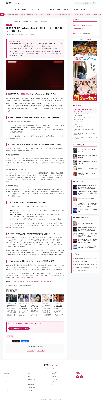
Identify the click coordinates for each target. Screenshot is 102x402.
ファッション (41, 9)
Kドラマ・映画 (74, 9)
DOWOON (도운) (77, 28)
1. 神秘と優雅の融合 (79, 121)
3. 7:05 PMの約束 (79, 126)
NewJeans (31, 384)
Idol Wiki (24, 9)
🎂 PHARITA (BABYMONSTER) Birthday (82, 267)
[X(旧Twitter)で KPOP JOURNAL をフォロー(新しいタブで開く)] (77, 376)
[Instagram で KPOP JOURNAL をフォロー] (81, 376)
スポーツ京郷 (29, 281)
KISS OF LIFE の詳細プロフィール (18, 328)
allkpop (13, 281)
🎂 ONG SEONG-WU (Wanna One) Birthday (83, 264)
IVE (29, 393)
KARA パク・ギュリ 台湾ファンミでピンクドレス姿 (65, 14)
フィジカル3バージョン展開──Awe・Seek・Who (84, 130)
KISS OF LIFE (26, 94)
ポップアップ (50, 9)
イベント (66, 9)
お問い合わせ (55, 382)
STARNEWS (20, 281)
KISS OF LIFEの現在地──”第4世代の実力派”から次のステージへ (85, 134)
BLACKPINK (31, 379)
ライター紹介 (55, 379)
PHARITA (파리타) (77, 33)
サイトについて (56, 376)
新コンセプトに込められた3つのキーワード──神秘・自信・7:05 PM (85, 118)
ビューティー (32, 9)
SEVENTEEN (31, 387)
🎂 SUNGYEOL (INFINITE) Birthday (81, 270)
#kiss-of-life (10, 336)
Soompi (36, 281)
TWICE (30, 390)
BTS (29, 376)
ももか (28, 34)
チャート (6, 379)
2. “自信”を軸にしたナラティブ (81, 124)
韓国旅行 (59, 9)
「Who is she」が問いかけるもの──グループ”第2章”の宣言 (85, 138)
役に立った (30, 350)
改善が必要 (40, 350)
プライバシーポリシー (57, 384)
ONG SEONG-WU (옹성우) (79, 25)
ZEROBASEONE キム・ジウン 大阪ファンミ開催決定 (33, 14)
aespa (29, 382)
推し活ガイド (84, 9)
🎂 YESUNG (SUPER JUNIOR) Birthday (82, 258)
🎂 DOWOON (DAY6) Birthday (80, 261)
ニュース (17, 9)
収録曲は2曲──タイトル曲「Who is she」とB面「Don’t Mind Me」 (85, 114)
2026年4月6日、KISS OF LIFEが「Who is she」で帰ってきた (84, 110)
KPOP (13, 3)
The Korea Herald (45, 281)
